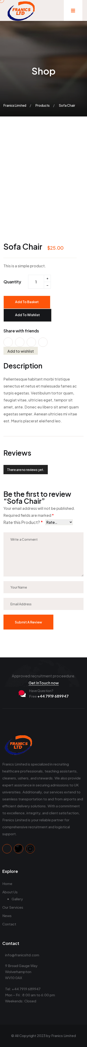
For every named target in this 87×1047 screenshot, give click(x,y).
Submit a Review (28, 622)
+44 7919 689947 (49, 696)
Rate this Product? (23, 522)
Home (7, 883)
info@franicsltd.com (22, 955)
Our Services (12, 907)
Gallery (17, 899)
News (7, 915)
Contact (9, 924)
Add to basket (27, 302)
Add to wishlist (27, 315)
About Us (10, 892)
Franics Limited (63, 1035)
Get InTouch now (44, 682)
